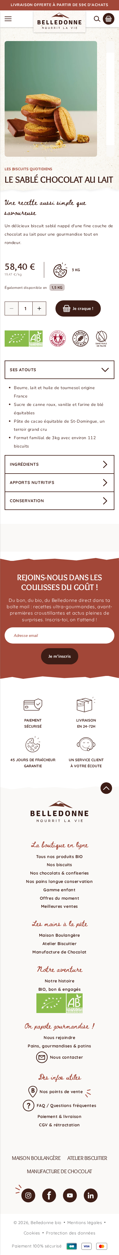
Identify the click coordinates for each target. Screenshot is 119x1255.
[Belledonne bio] (59, 21)
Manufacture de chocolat (59, 1171)
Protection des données (70, 1233)
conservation (27, 500)
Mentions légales (84, 1222)
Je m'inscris (60, 656)
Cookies (32, 1233)
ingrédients (24, 464)
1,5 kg (57, 287)
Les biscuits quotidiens (28, 169)
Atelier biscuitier (87, 1157)
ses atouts (23, 369)
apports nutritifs (32, 482)
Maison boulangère (36, 1157)
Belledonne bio (46, 1222)
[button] (97, 19)
